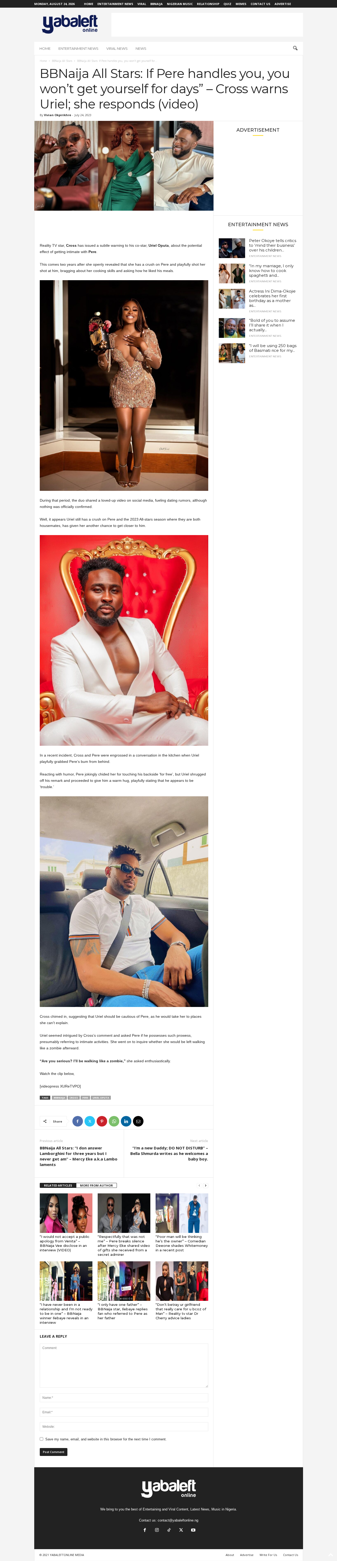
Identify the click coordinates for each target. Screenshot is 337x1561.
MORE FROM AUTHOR (96, 1185)
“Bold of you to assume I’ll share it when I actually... (272, 325)
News (141, 48)
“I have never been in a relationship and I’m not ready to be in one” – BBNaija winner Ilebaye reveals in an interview (66, 1313)
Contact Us (260, 4)
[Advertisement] (207, 25)
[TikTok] (169, 1531)
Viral (141, 4)
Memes (241, 4)
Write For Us (268, 1555)
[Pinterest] (102, 1121)
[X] (90, 1121)
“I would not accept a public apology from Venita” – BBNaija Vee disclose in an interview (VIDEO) (65, 1243)
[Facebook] (77, 1121)
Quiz (227, 4)
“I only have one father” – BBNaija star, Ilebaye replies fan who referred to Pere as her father (123, 1311)
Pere (85, 1097)
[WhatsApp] (114, 1121)
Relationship (208, 4)
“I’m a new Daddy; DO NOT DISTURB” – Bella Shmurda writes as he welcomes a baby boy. (169, 1153)
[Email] (138, 1121)
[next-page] (205, 1185)
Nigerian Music (180, 4)
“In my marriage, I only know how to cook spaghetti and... (271, 270)
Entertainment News (115, 4)
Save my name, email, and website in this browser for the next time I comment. (106, 1439)
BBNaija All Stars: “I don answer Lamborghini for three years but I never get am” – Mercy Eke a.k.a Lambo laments (78, 1156)
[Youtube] (192, 1531)
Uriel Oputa (101, 1097)
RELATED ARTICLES (58, 1185)
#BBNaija (59, 1097)
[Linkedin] (126, 1121)
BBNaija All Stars (62, 61)
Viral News (117, 48)
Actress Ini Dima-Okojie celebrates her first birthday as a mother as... (272, 298)
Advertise (283, 4)
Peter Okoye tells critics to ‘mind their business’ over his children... (272, 245)
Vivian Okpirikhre (57, 115)
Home (88, 4)
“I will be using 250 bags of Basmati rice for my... (272, 348)
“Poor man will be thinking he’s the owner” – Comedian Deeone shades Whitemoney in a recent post (182, 1243)
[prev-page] (199, 1185)
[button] (295, 48)
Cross (74, 1097)
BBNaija (156, 4)
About (230, 1555)
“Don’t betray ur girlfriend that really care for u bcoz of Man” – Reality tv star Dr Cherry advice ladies (181, 1311)
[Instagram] (157, 1531)
